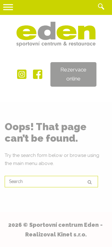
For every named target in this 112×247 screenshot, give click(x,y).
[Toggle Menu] (8, 7)
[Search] (89, 182)
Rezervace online (73, 74)
